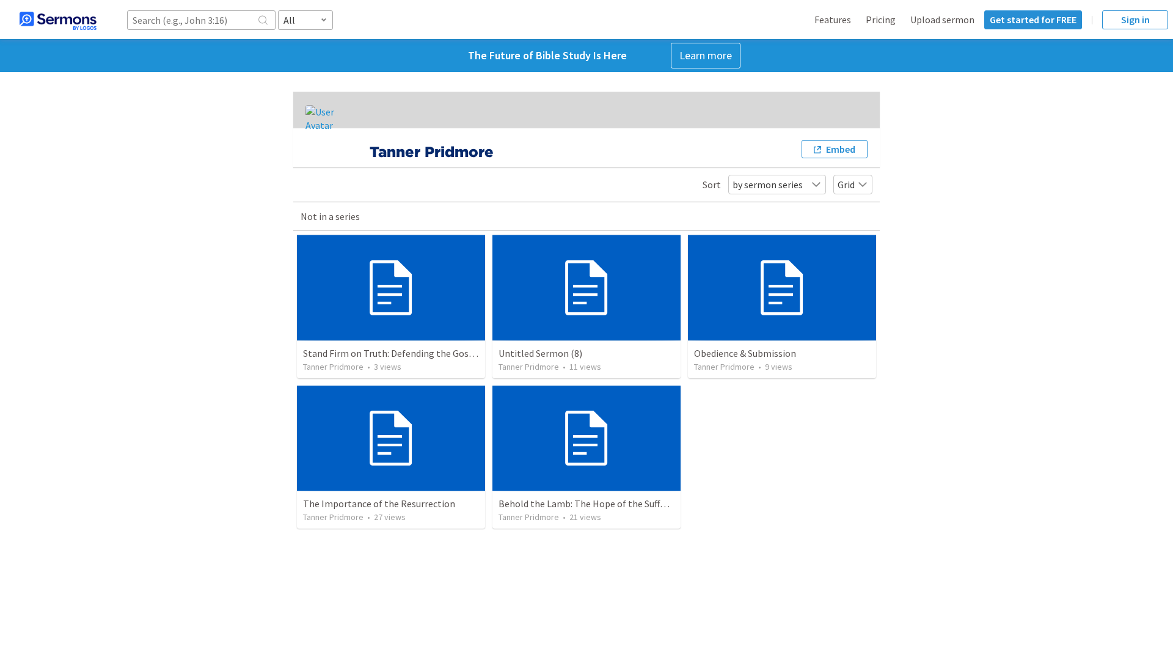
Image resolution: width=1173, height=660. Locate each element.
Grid (846, 184)
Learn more (705, 55)
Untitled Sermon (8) (540, 353)
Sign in (1135, 19)
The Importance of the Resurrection (379, 503)
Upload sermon (942, 19)
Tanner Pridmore (333, 366)
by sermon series (768, 184)
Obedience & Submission (745, 353)
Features (832, 19)
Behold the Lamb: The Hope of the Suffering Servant (607, 503)
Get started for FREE (1033, 19)
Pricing (881, 19)
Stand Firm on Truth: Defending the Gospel (392, 353)
